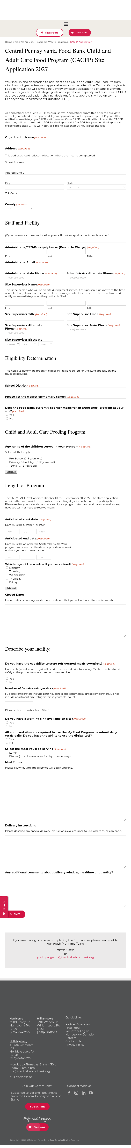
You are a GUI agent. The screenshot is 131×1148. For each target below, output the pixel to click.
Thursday (15, 578)
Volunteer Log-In (77, 1031)
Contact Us (73, 1041)
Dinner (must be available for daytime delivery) (40, 756)
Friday (13, 582)
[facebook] (69, 1093)
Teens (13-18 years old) (23, 465)
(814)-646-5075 (20, 1058)
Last (49, 256)
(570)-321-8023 (47, 1032)
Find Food (73, 1027)
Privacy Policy (75, 1044)
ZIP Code (11, 193)
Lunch (13, 752)
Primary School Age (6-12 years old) (32, 462)
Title (89, 256)
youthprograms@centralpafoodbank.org (65, 957)
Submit (15, 914)
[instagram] (76, 1093)
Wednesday (17, 575)
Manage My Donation (81, 1034)
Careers (71, 1038)
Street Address (14, 162)
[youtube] (91, 1093)
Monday (14, 567)
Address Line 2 (14, 172)
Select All (11, 472)
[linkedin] (83, 1093)
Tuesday (14, 571)
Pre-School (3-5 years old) (25, 458)
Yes (11, 415)
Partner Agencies (78, 1024)
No (11, 418)
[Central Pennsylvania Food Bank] (107, 1127)
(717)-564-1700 (20, 1032)
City (7, 183)
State (70, 183)
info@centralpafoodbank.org (30, 1071)
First (8, 256)
